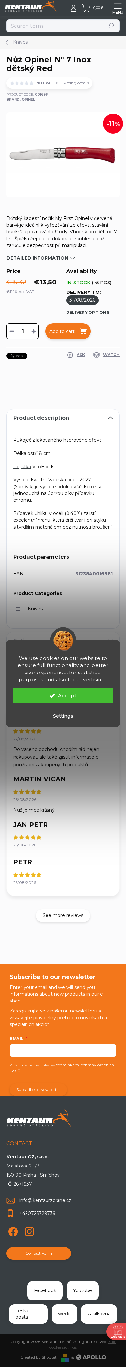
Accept (67, 696)
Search (111, 25)
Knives (35, 609)
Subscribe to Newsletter (38, 1089)
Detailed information (37, 258)
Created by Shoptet (38, 1357)
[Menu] (118, 8)
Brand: (20, 100)
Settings (63, 716)
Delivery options (87, 312)
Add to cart (62, 331)
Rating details (76, 82)
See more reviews (63, 915)
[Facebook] (12, 1230)
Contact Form (39, 1253)
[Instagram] (28, 1230)
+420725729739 (37, 1213)
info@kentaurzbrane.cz (45, 1200)
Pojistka (22, 466)
